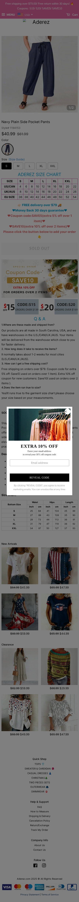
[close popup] (67, 411)
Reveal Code (39, 477)
